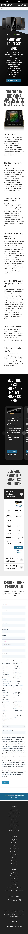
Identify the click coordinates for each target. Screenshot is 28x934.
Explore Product (12, 451)
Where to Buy (14, 861)
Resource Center (14, 855)
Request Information (13, 81)
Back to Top (15, 921)
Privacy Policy (14, 876)
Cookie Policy (14, 879)
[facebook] (8, 900)
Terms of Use (14, 882)
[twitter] (11, 900)
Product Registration (14, 813)
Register (20, 1)
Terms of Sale (14, 885)
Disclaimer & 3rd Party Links (14, 888)
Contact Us (14, 819)
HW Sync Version (11, 454)
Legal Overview (14, 873)
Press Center (14, 846)
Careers (14, 858)
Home (2, 8)
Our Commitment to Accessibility (14, 891)
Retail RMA (14, 828)
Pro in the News (14, 849)
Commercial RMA (14, 825)
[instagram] (20, 900)
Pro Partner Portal (14, 831)
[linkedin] (17, 900)
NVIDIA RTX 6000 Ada (18, 506)
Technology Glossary (14, 816)
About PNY (14, 843)
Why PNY (14, 840)
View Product (18, 547)
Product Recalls (14, 822)
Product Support (14, 810)
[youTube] (14, 900)
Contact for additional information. (14, 796)
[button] (24, 433)
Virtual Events (14, 852)
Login (7, 1)
